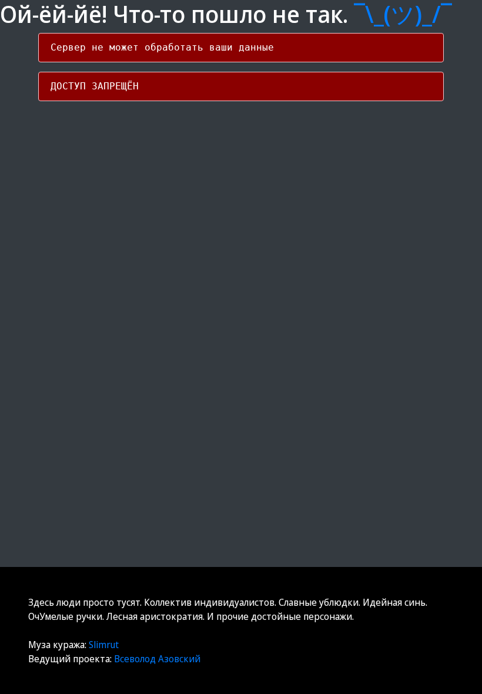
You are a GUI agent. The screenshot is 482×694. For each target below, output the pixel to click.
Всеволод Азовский (157, 658)
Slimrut (104, 644)
